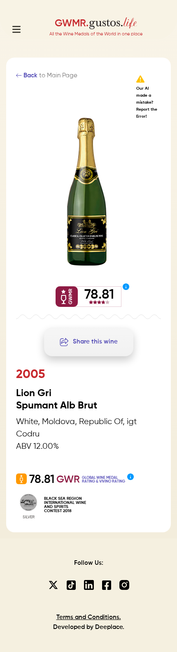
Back (29, 75)
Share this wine (95, 342)
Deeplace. (109, 627)
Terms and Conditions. (88, 617)
